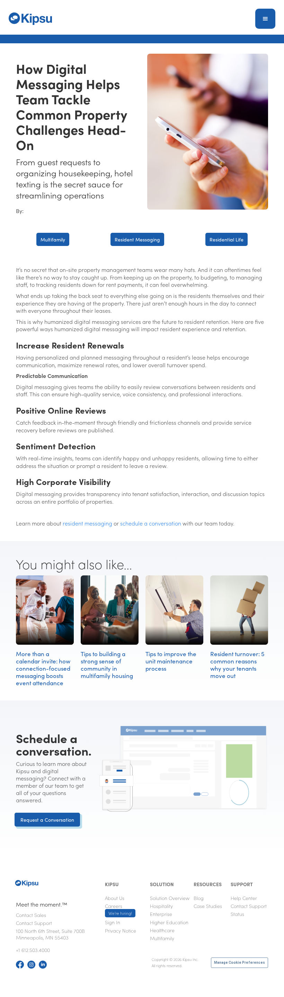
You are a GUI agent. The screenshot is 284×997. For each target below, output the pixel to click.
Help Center (244, 898)
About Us (114, 898)
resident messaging (87, 523)
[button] (265, 19)
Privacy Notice (120, 930)
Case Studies (208, 906)
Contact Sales (31, 915)
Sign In (112, 922)
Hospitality (161, 906)
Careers (118, 909)
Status (237, 914)
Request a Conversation (47, 819)
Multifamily (53, 239)
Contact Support (34, 923)
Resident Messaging (137, 239)
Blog (199, 898)
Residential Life (226, 239)
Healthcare (162, 930)
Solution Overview (169, 898)
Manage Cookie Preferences (239, 962)
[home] (30, 18)
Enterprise (161, 914)
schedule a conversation (150, 523)
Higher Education (169, 922)
